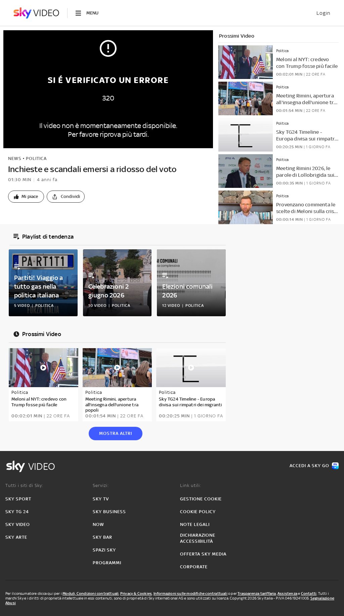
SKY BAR (102, 537)
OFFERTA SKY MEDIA (203, 554)
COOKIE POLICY (198, 511)
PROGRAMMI (107, 562)
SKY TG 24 (17, 511)
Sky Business (109, 511)
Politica (36, 158)
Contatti (309, 593)
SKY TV (101, 498)
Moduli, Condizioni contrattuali (90, 593)
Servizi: (101, 485)
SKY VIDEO (17, 524)
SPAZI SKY (104, 549)
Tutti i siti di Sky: (24, 485)
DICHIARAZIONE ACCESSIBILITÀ (197, 538)
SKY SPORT (18, 498)
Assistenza (287, 593)
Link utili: (190, 485)
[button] (26, 197)
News (15, 158)
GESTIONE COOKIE (201, 498)
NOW (98, 524)
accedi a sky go (309, 465)
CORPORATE (194, 566)
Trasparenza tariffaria (257, 593)
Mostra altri (115, 433)
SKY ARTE (16, 537)
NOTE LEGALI (195, 524)
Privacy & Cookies (136, 593)
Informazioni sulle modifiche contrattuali (190, 593)
